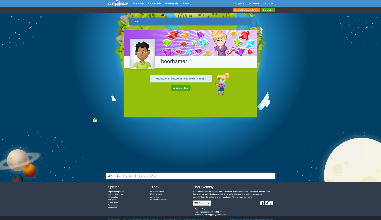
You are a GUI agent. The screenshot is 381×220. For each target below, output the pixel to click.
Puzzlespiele (171, 3)
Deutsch (202, 203)
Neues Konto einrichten (246, 9)
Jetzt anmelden (181, 87)
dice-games (112, 199)
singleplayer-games (116, 191)
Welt (137, 21)
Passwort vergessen (158, 199)
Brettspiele (112, 207)
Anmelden (268, 9)
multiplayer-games (115, 194)
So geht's (239, 3)
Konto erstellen (156, 194)
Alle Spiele (138, 3)
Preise (185, 3)
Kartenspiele (154, 3)
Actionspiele (113, 205)
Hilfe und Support (157, 191)
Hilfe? (154, 186)
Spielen (114, 186)
